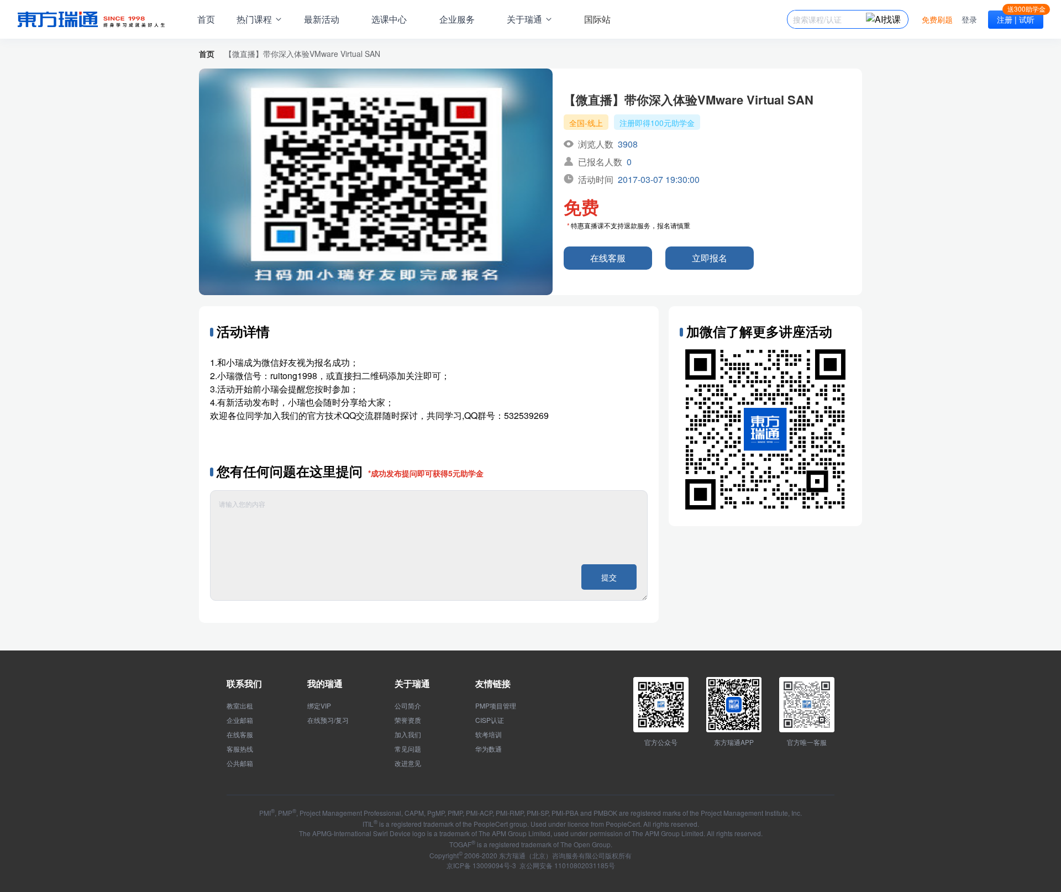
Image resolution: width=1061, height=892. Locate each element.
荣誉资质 (408, 720)
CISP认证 (489, 720)
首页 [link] (206, 53)
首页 (206, 19)
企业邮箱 (240, 720)
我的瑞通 (325, 683)
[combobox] (829, 19)
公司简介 (408, 705)
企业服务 (457, 19)
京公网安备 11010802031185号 (566, 865)
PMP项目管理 (495, 705)
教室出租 (240, 705)
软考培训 (488, 734)
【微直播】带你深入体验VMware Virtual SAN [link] (302, 53)
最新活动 (321, 19)
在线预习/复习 (328, 720)
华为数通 (488, 748)
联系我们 (244, 683)
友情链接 (493, 683)
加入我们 (408, 734)
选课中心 (389, 19)
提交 (609, 577)
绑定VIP (319, 705)
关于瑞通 (412, 683)
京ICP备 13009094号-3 (481, 865)
